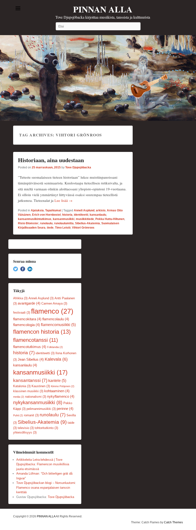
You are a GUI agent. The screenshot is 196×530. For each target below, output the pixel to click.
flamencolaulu (55, 319)
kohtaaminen (57, 391)
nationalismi (35, 396)
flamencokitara (27, 319)
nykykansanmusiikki (37, 402)
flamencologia (26, 325)
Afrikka (20, 298)
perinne (65, 409)
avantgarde (29, 303)
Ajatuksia (37, 210)
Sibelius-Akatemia (87, 223)
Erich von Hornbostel (46, 214)
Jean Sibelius (31, 359)
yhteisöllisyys (25, 432)
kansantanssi (30, 380)
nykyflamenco (60, 396)
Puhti (18, 415)
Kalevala (56, 359)
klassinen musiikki (28, 391)
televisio (26, 428)
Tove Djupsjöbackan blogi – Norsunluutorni (45, 483)
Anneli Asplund (84, 210)
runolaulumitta (64, 223)
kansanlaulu (98, 214)
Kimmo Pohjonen (62, 386)
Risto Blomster (28, 223)
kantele (57, 380)
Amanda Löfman (27, 473)
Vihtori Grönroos (83, 227)
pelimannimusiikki (41, 409)
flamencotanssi (35, 340)
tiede (50, 227)
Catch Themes (173, 522)
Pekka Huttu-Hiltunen (109, 219)
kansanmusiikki (63, 219)
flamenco (52, 311)
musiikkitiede (85, 219)
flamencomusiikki (58, 324)
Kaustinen (41, 386)
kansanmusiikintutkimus (34, 219)
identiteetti (81, 214)
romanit (31, 415)
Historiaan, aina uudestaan (51, 160)
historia (67, 214)
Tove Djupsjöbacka (78, 167)
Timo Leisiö (63, 227)
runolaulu (46, 223)
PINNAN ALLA (102, 9)
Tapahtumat (53, 210)
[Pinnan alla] (98, 78)
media (18, 396)
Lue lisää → (63, 200)
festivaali (21, 312)
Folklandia (55, 347)
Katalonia (22, 386)
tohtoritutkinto (46, 428)
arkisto (100, 210)
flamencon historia (42, 332)
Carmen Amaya (54, 303)
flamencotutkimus (29, 347)
